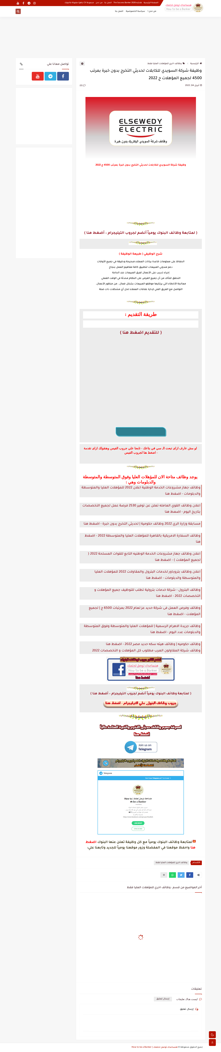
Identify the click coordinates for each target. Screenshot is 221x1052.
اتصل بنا (108, 3)
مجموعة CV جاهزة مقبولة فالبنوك (79, 3)
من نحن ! (152, 11)
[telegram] (29, 3)
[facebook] (23, 3)
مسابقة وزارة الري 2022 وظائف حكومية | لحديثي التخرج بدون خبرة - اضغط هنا (142, 524)
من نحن (99, 3)
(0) (81, 86)
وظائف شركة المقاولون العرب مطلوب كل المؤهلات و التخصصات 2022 (146, 651)
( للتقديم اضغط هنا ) (141, 333)
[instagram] (34, 3)
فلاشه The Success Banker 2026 (127, 3)
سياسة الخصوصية (135, 11)
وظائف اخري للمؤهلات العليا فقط (164, 64)
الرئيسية (194, 64)
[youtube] (18, 3)
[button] (189, 875)
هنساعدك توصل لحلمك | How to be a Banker (155, 1047)
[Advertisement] (110, 36)
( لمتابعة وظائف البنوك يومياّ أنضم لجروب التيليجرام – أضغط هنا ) (140, 233)
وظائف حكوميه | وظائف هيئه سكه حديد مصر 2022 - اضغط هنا (153, 644)
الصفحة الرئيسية (151, 3)
